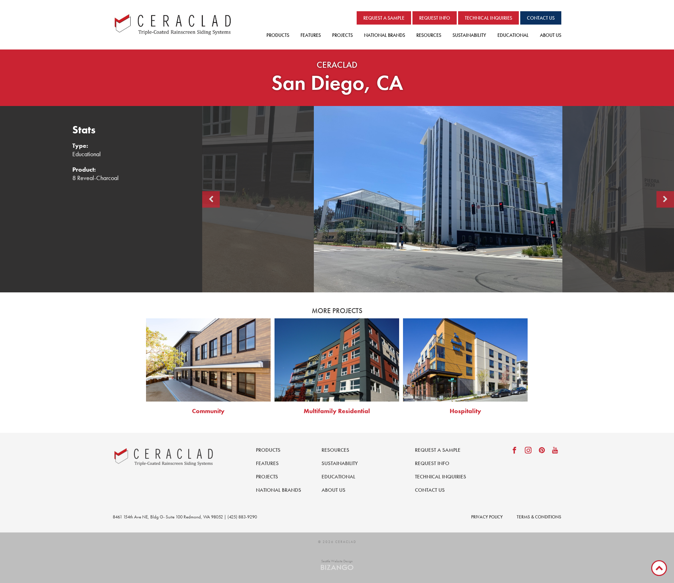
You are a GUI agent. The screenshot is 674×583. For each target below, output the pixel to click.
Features (310, 35)
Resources (428, 35)
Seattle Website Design (337, 561)
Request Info (434, 18)
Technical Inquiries (488, 18)
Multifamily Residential (337, 411)
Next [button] (665, 199)
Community (208, 411)
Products (277, 35)
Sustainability (469, 35)
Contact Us (541, 18)
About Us (550, 35)
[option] (438, 199)
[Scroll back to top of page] (659, 568)
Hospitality (465, 411)
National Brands (384, 35)
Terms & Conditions (539, 517)
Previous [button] (211, 199)
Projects (342, 35)
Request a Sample (383, 18)
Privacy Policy (487, 517)
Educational (513, 35)
